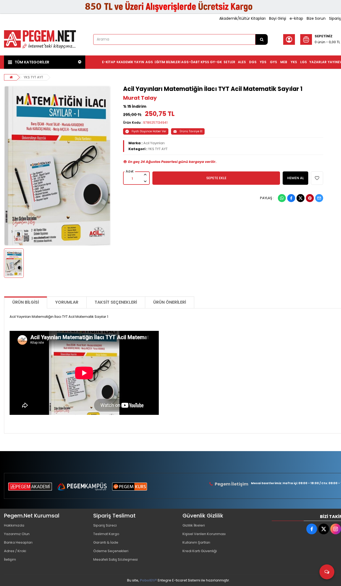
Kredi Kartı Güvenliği (199, 550)
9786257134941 (155, 122)
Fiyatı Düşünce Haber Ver (149, 131)
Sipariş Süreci (105, 525)
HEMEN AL (295, 177)
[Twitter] (301, 198)
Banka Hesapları (18, 542)
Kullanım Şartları (196, 542)
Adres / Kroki (15, 550)
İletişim (10, 559)
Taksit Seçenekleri (116, 302)
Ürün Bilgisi (25, 302)
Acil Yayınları (154, 143)
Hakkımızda (14, 525)
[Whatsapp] (282, 198)
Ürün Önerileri (169, 302)
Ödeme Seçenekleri (110, 550)
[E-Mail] (319, 198)
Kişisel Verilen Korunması (204, 533)
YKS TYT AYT (33, 77)
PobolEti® (148, 580)
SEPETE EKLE (216, 177)
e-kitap (296, 18)
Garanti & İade (105, 542)
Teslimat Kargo (106, 533)
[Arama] (261, 39)
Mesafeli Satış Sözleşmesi (115, 559)
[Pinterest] (310, 198)
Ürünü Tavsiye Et (191, 131)
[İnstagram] (335, 529)
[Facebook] (291, 198)
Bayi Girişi (277, 18)
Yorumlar (66, 302)
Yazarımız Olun (17, 533)
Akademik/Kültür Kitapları (242, 18)
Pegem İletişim (231, 484)
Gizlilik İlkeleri (193, 525)
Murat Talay (140, 98)
